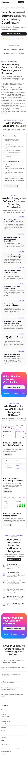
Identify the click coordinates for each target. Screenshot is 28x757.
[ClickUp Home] (5, 2)
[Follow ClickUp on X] (9, 744)
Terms (18, 748)
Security (8, 748)
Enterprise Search (6, 721)
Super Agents (5, 714)
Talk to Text (4, 723)
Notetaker (4, 719)
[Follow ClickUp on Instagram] (7, 744)
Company (3, 737)
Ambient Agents (5, 716)
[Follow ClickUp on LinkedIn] (2, 744)
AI (1, 709)
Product (3, 730)
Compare (3, 733)
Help (2, 740)
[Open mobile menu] (25, 2)
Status (2, 748)
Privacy (14, 748)
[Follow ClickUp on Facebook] (5, 744)
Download (3, 727)
